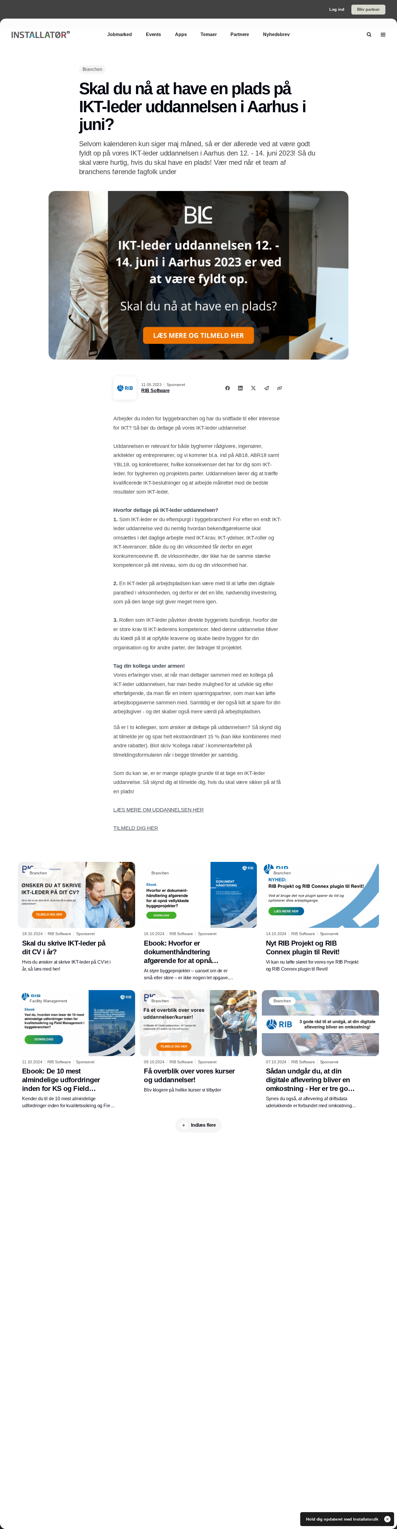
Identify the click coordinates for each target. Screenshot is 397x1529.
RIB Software (155, 390)
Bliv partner (368, 9)
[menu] (383, 34)
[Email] (266, 388)
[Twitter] (253, 388)
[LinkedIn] (240, 388)
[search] (369, 34)
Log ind (336, 9)
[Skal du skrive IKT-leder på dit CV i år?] (76, 917)
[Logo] (41, 34)
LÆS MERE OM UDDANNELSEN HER (158, 810)
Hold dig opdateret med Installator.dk (343, 1519)
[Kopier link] (279, 388)
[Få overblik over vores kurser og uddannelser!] (198, 1042)
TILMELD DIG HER (135, 828)
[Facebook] (227, 388)
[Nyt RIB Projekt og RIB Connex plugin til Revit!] (320, 917)
